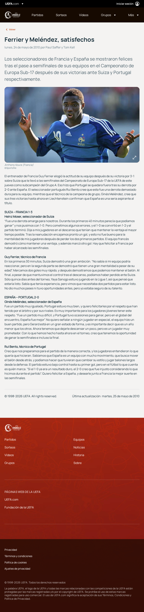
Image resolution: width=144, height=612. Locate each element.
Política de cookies (15, 562)
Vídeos (9, 455)
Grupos (9, 463)
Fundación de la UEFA (19, 507)
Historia (79, 455)
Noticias (79, 447)
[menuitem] (39, 15)
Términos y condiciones (18, 556)
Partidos (10, 439)
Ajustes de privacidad (17, 568)
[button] (108, 15)
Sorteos (9, 447)
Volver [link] (12, 29)
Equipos (79, 439)
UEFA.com (11, 499)
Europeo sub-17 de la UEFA (12, 15)
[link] (37, 15)
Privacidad (10, 549)
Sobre (78, 463)
